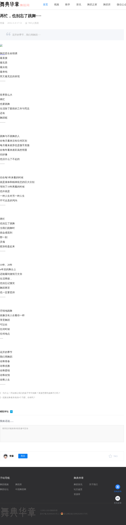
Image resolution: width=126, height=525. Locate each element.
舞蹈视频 (4, 484)
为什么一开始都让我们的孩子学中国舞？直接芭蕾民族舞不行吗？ (31, 393)
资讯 (78, 4)
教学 (67, 4)
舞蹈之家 (92, 4)
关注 (23, 456)
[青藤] (5, 456)
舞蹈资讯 (78, 484)
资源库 (77, 494)
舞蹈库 (107, 4)
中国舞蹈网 (20, 489)
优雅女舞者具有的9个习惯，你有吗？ (18, 397)
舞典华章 (54, 510)
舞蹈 (2, 53)
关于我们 (93, 484)
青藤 (2, 23)
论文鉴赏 (78, 489)
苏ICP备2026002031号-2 (49, 514)
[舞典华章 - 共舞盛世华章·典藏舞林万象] (16, 3)
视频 (56, 4)
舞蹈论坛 (4, 489)
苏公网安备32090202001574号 (76, 514)
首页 (45, 4)
